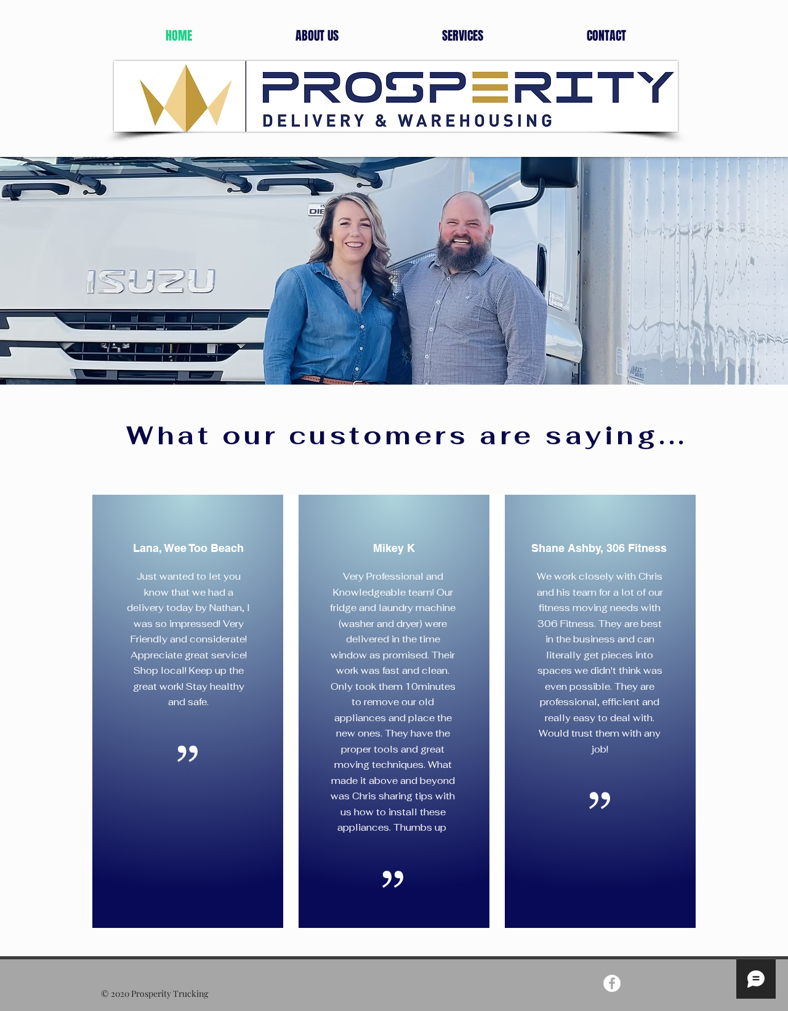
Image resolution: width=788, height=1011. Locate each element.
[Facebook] (612, 983)
